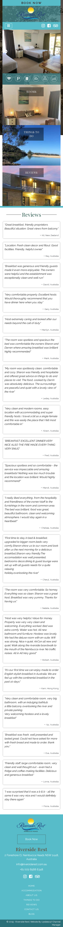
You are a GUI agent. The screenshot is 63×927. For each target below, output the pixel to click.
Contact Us (31, 909)
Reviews (31, 904)
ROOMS (31, 91)
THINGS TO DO (31, 134)
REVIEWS (31, 172)
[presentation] (5, 51)
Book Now (31, 3)
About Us (31, 895)
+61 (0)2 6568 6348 (31, 869)
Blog (32, 914)
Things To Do (32, 900)
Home (31, 886)
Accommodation (31, 890)
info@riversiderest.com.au (31, 864)
